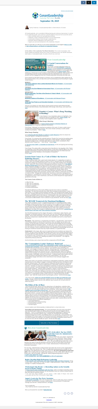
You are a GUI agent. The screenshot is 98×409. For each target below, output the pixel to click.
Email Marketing (45, 407)
